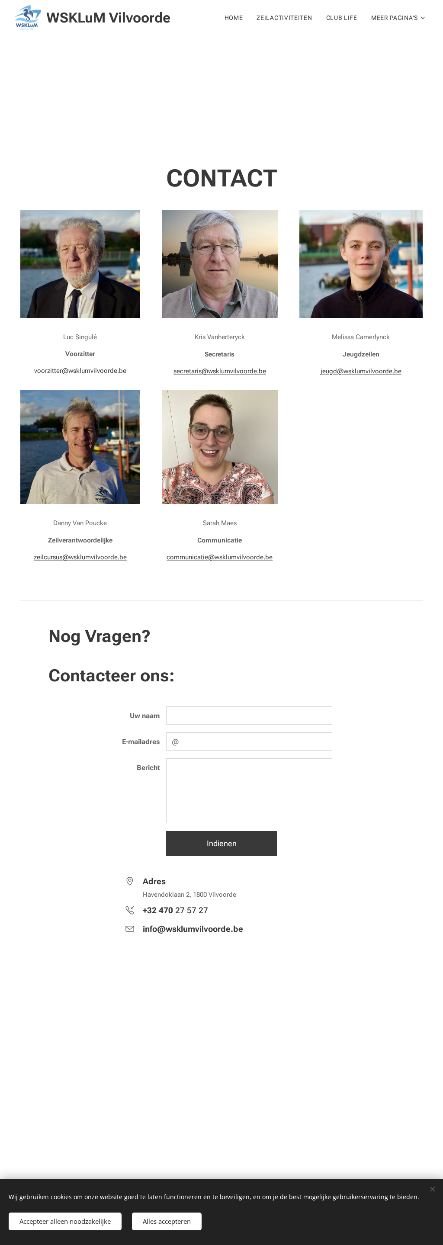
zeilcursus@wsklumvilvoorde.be (80, 557)
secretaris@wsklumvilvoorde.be (219, 371)
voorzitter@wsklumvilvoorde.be (80, 371)
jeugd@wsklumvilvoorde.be (361, 371)
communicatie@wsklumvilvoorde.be (220, 557)
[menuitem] (236, 18)
